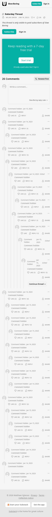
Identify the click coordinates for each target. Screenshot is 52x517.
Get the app (39, 504)
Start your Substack (19, 504)
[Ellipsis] (48, 108)
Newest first (43, 79)
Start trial (26, 60)
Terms (41, 495)
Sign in (46, 4)
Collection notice (26, 498)
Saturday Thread (14, 14)
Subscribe (36, 4)
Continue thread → (37, 284)
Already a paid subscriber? (26, 67)
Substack (13, 511)
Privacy (34, 495)
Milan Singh (11, 17)
